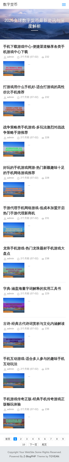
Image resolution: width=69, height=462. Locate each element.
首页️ (7, 439)
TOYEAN (54, 456)
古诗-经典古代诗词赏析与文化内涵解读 (34, 323)
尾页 (44, 444)
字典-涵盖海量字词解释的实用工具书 (32, 288)
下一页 (33, 444)
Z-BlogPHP (30, 456)
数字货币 (10, 4)
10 (23, 444)
